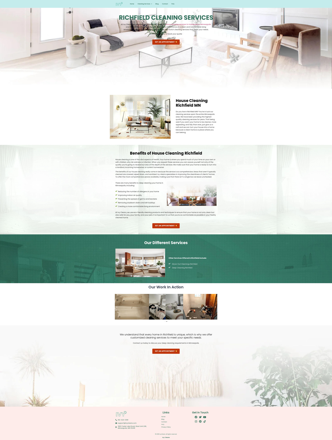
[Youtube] (204, 417)
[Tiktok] (204, 421)
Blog (157, 4)
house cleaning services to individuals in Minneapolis (188, 24)
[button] (117, 307)
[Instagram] (196, 421)
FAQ (172, 4)
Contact (165, 4)
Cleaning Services (144, 4)
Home (132, 4)
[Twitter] (200, 417)
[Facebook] (196, 417)
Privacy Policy (166, 427)
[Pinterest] (200, 421)
